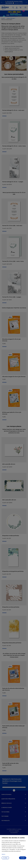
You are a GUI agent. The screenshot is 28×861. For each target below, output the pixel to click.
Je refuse (5, 857)
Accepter (23, 857)
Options (3, 854)
